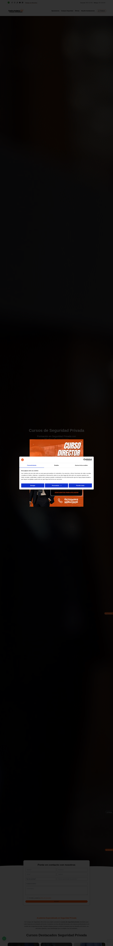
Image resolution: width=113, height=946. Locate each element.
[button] (81, 441)
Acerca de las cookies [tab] (81, 465)
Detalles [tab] (56, 465)
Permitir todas (80, 485)
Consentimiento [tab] (31, 465)
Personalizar (55, 485)
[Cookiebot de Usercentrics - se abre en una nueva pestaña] (84, 460)
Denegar (32, 485)
